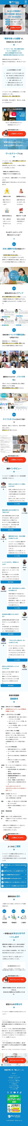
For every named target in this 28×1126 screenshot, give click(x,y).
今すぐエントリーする (17, 980)
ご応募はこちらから (15, 27)
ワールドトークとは (14, 1082)
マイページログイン (14, 1079)
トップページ (14, 1075)
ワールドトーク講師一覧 (14, 1080)
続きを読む (11, 530)
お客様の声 (14, 1083)
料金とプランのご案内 (14, 1087)
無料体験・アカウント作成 (14, 1077)
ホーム (2, 1065)
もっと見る (17, 504)
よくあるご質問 (14, 1088)
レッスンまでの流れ (14, 1085)
